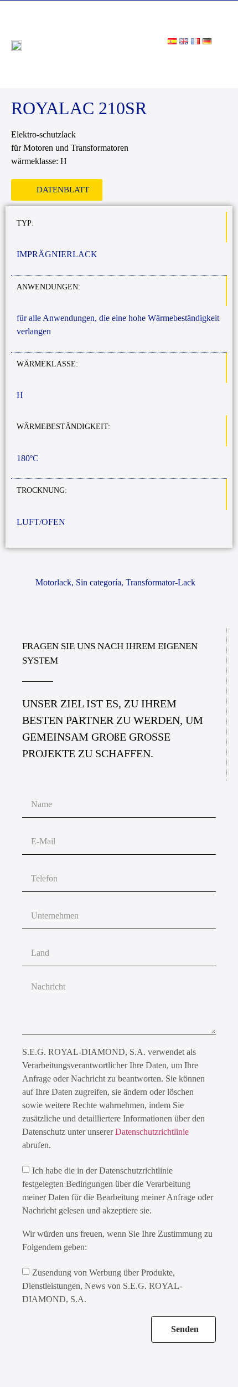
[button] (219, 62)
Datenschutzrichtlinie (152, 1131)
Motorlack (53, 582)
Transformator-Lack (160, 582)
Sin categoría (98, 582)
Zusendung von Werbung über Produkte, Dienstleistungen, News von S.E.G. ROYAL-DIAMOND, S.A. (102, 1286)
